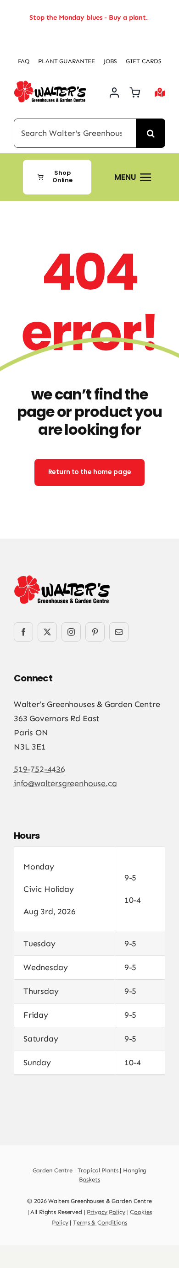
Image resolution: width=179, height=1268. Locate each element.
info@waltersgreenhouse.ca (65, 783)
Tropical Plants (98, 1170)
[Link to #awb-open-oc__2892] (160, 92)
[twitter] (47, 632)
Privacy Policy (106, 1212)
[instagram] (71, 632)
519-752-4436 (39, 769)
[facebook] (23, 632)
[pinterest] (95, 632)
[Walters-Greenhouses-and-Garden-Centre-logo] (50, 85)
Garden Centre (53, 1170)
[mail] (119, 632)
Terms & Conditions (100, 1222)
